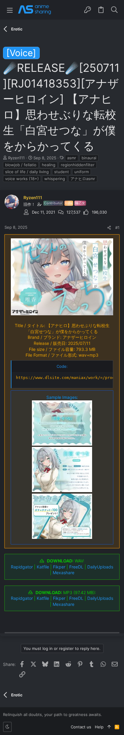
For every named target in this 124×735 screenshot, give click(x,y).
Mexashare (63, 572)
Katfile (43, 566)
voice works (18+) (22, 178)
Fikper (59, 566)
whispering (54, 178)
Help (99, 726)
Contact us (81, 726)
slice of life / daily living (27, 171)
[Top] (109, 726)
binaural (89, 157)
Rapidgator (22, 566)
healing (48, 164)
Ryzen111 (16, 157)
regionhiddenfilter (78, 164)
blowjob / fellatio (20, 164)
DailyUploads (100, 566)
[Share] (109, 228)
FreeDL (76, 566)
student (61, 171)
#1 (117, 227)
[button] (10, 10)
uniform (81, 171)
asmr (71, 157)
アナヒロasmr (82, 178)
